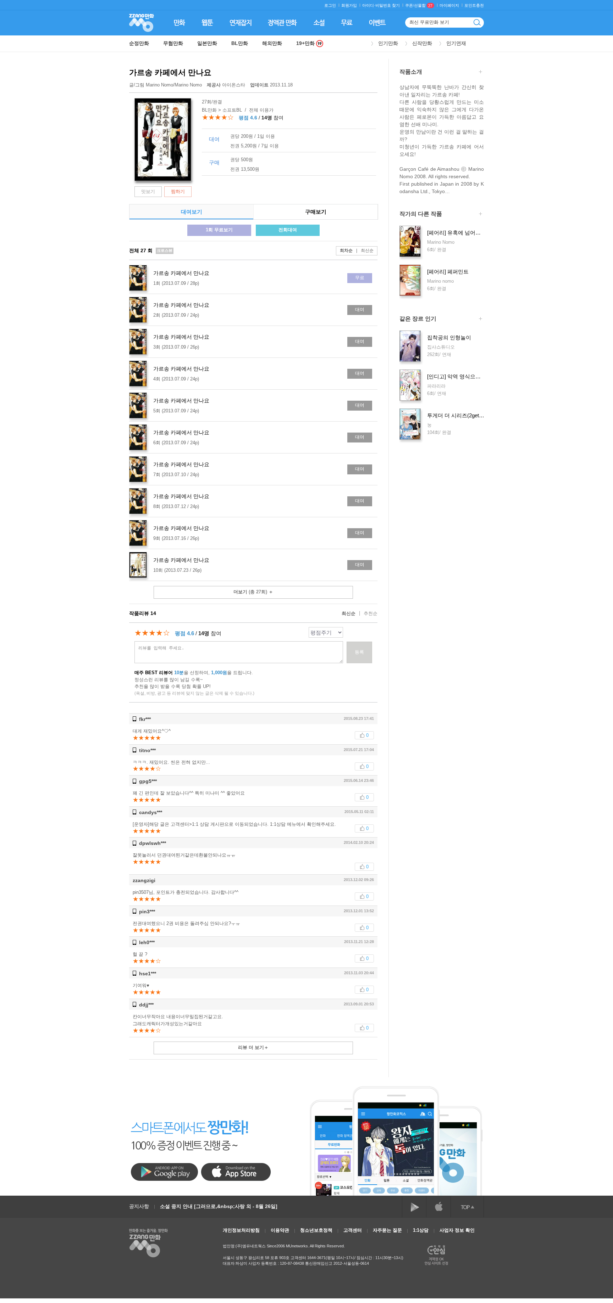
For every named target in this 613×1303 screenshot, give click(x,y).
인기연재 (456, 43)
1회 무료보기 (219, 229)
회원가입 (349, 5)
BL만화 (239, 43)
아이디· (368, 5)
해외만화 (272, 43)
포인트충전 (474, 5)
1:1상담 (421, 1230)
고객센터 (352, 1230)
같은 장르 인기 (417, 319)
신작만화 (422, 43)
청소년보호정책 (316, 1230)
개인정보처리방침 (241, 1230)
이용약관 (280, 1230)
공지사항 (139, 1206)
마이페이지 (449, 5)
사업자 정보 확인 (457, 1230)
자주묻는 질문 (387, 1230)
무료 (359, 277)
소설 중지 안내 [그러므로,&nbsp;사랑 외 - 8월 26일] (218, 1206)
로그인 (330, 5)
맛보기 (148, 191)
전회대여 (287, 229)
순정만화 (139, 43)
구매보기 (315, 212)
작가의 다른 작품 (420, 214)
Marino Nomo (159, 85)
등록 (359, 652)
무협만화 (173, 43)
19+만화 (306, 43)
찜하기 (178, 191)
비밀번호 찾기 (387, 5)
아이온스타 (227, 85)
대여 (359, 309)
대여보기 (191, 212)
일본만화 (207, 43)
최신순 (365, 250)
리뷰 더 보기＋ (253, 1047)
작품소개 (410, 72)
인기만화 (388, 43)
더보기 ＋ (253, 591)
